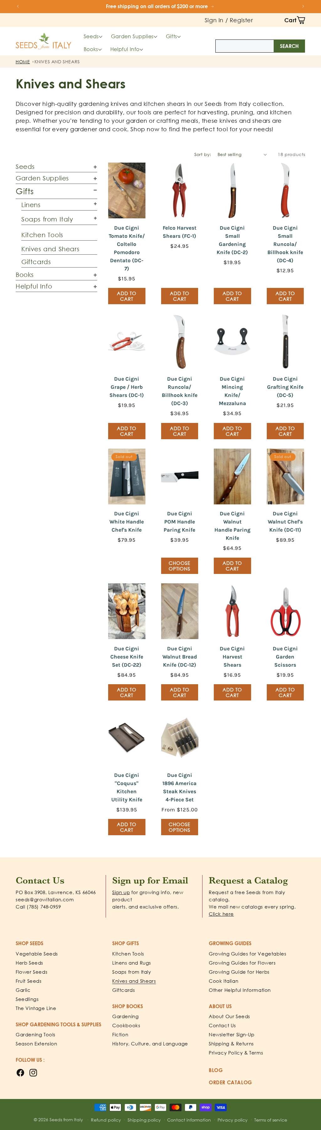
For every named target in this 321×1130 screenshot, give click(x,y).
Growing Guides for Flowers (242, 963)
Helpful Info (124, 49)
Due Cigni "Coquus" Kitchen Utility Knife (126, 787)
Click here (221, 914)
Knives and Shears (57, 61)
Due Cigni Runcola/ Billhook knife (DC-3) (179, 391)
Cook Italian (223, 981)
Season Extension (36, 1043)
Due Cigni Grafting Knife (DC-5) (285, 387)
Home (23, 61)
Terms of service (270, 1119)
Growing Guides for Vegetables (247, 953)
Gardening (125, 1016)
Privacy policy (233, 1119)
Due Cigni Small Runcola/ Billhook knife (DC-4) (285, 244)
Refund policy (106, 1119)
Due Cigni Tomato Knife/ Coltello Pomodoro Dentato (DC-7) (127, 248)
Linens (31, 204)
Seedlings (27, 999)
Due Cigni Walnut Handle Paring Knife (232, 525)
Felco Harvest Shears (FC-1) (180, 232)
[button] (294, 20)
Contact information (189, 1119)
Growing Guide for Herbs (239, 972)
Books (91, 49)
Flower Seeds (31, 972)
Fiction (120, 1034)
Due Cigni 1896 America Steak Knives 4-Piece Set (179, 787)
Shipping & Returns (231, 1043)
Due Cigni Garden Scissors (285, 656)
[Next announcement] (303, 6)
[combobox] (260, 46)
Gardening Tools (35, 1034)
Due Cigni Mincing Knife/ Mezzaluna (232, 391)
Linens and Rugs (131, 963)
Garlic (23, 990)
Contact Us (222, 1025)
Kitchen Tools (42, 234)
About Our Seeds (229, 1016)
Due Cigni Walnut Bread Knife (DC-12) (179, 656)
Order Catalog (230, 1082)
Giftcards (36, 261)
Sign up (121, 892)
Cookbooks (126, 1025)
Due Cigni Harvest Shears (232, 656)
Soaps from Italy (47, 219)
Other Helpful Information (240, 990)
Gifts (171, 36)
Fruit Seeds (29, 981)
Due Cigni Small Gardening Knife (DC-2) (232, 240)
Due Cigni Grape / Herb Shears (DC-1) (126, 387)
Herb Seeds (29, 963)
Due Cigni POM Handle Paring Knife (179, 521)
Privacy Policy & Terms (236, 1052)
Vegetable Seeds (37, 953)
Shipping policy (144, 1119)
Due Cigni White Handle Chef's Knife (126, 521)
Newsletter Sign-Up (232, 1034)
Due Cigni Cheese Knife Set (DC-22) (126, 656)
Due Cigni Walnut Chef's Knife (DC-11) (285, 521)
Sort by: (202, 154)
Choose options (179, 565)
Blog (216, 1070)
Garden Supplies (132, 36)
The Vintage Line (36, 1008)
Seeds (91, 36)
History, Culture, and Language (150, 1043)
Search (289, 46)
